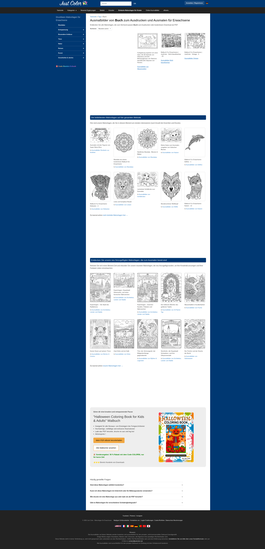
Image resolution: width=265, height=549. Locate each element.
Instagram (139, 516)
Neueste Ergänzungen (88, 10)
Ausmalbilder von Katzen (170, 152)
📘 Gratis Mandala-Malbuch (66, 66)
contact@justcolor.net (136, 541)
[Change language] (207, 3)
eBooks (166, 10)
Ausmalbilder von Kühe (122, 354)
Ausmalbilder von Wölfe (170, 207)
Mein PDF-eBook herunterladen (109, 440)
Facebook (126, 516)
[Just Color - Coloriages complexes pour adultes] (123, 526)
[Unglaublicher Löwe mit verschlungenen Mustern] (124, 199)
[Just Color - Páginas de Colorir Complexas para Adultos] (140, 526)
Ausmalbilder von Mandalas (124, 167)
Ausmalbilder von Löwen (123, 205)
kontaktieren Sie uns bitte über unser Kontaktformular (186, 539)
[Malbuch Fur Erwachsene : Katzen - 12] (194, 200)
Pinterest (133, 516)
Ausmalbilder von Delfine (194, 165)
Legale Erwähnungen (147, 520)
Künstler (111, 10)
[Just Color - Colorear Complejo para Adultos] (132, 526)
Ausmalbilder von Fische (194, 307)
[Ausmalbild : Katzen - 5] (171, 142)
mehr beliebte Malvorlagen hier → (115, 215)
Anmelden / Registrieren (194, 3)
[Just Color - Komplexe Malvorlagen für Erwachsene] (136, 526)
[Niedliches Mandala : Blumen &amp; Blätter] (147, 149)
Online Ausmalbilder (152, 10)
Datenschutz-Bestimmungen (174, 520)
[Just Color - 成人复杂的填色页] (144, 526)
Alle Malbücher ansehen (106, 448)
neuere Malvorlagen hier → (113, 366)
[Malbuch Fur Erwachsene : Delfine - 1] (194, 156)
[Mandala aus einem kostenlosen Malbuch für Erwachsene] (124, 156)
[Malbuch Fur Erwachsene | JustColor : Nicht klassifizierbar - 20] (171, 48)
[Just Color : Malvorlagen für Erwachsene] (74, 3)
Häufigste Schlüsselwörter (121, 520)
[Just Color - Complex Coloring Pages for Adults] (118, 526)
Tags (99, 17)
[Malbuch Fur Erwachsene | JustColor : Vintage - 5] (194, 48)
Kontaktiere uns (135, 520)
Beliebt (102, 10)
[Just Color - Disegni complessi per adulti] (127, 526)
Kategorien (71, 10)
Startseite (60, 10)
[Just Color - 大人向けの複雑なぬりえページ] (148, 526)
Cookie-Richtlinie (159, 520)
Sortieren (93, 28)
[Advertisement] (111, 49)
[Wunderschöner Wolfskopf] (171, 201)
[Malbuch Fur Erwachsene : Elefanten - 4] (100, 201)
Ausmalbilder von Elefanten (101, 209)
